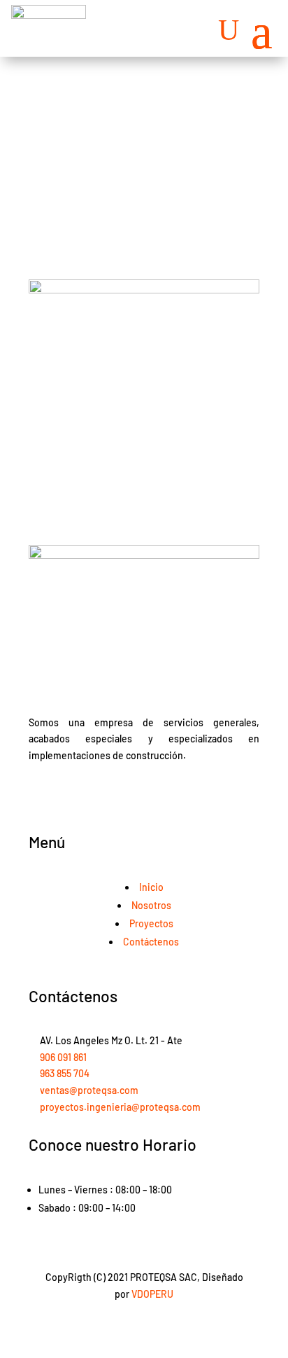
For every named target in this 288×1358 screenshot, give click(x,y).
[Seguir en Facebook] (130, 796)
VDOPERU (152, 1294)
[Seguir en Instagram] (158, 796)
